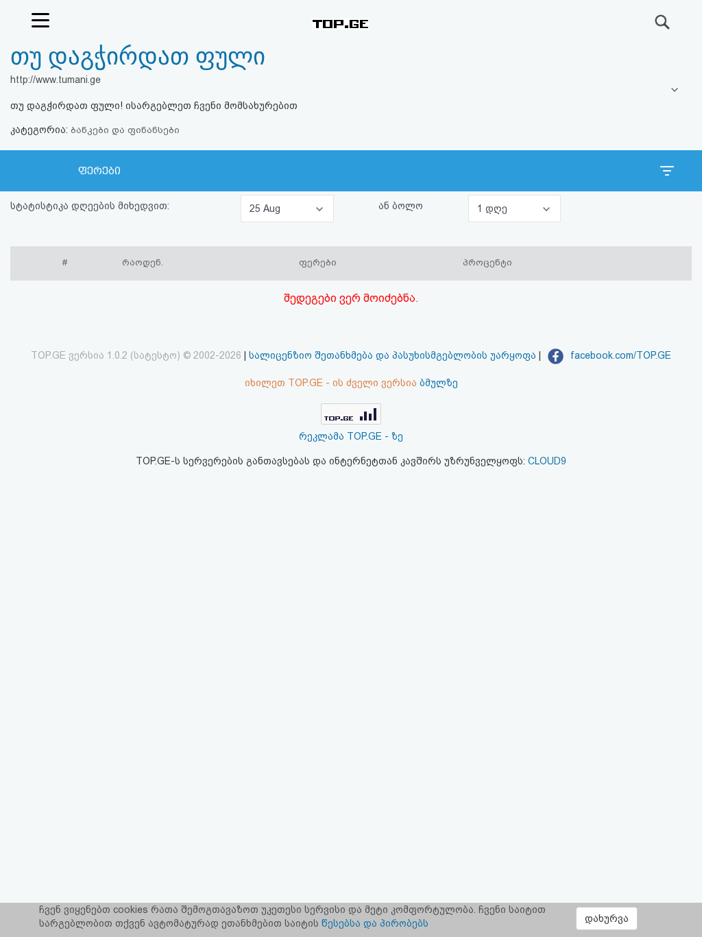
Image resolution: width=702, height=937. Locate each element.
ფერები (99, 171)
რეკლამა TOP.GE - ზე (351, 436)
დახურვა (607, 918)
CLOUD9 (547, 460)
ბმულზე (439, 382)
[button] (287, 208)
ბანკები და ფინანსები (125, 130)
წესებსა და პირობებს (375, 923)
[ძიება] (663, 22)
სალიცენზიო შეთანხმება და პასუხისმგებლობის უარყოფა (392, 355)
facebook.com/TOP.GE (619, 355)
